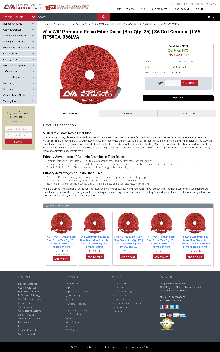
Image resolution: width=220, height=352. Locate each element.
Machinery (8, 83)
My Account (118, 287)
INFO (143, 9)
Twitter (172, 307)
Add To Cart (61, 259)
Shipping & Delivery (122, 291)
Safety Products (11, 71)
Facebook (162, 307)
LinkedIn (177, 307)
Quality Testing (72, 295)
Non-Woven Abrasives (14, 35)
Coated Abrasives (12, 29)
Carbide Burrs (10, 53)
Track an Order (120, 283)
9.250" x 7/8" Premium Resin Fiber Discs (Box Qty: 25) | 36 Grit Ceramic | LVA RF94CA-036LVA (195, 241)
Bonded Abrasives (12, 23)
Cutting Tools (10, 59)
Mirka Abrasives (73, 322)
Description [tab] (70, 113)
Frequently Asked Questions (126, 303)
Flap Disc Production (76, 291)
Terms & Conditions (122, 299)
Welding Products (12, 101)
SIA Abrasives (72, 326)
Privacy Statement (121, 307)
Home (46, 24)
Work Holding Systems (15, 65)
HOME (118, 9)
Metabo (69, 318)
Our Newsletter (73, 314)
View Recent (18, 121)
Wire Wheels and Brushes (16, 47)
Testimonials (71, 283)
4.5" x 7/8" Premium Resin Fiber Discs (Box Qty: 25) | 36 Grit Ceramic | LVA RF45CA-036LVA (61, 241)
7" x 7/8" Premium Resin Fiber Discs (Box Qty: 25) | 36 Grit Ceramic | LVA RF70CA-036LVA (161, 241)
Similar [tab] (186, 113)
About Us (70, 299)
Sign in (199, 9)
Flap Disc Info (72, 287)
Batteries (8, 89)
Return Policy (119, 295)
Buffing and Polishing (14, 41)
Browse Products (13, 17)
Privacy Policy (142, 347)
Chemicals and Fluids (14, 95)
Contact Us (118, 311)
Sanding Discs (83, 24)
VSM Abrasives (72, 330)
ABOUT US (130, 9)
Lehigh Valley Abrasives (183, 61)
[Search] (103, 17)
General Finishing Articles (78, 309)
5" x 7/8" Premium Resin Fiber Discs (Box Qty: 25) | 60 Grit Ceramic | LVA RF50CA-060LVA (95, 241)
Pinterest (167, 307)
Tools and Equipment (14, 77)
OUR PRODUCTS (159, 9)
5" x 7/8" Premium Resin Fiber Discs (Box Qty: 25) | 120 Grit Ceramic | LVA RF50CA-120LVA (128, 241)
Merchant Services (167, 330)
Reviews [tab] (128, 113)
